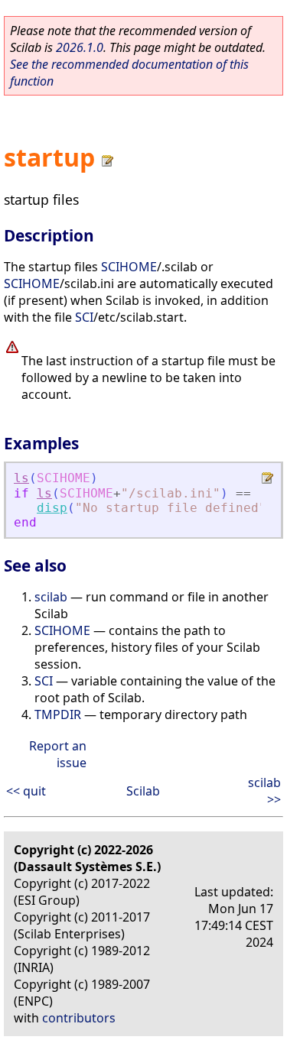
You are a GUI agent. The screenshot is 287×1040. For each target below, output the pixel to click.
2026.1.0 (79, 47)
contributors (79, 1017)
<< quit (26, 790)
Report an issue (57, 754)
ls (21, 478)
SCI (84, 317)
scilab (50, 596)
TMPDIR (57, 714)
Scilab (143, 790)
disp (52, 508)
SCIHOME (129, 266)
